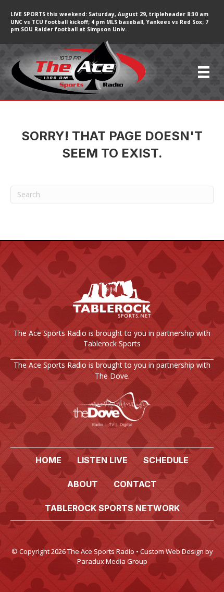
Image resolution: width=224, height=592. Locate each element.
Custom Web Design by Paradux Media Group (145, 556)
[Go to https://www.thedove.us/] (112, 398)
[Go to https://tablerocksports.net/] (112, 315)
